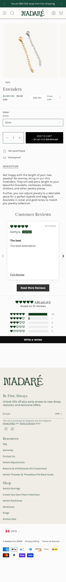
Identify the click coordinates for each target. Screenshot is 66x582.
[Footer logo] (23, 381)
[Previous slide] (3, 256)
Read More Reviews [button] (33, 287)
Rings (6, 512)
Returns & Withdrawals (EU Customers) (25, 468)
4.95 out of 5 (43, 302)
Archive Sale (9, 519)
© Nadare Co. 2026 (12, 541)
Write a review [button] (33, 339)
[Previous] (4, 3)
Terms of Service (27, 423)
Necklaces (8, 506)
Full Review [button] (17, 274)
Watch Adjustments (14, 462)
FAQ (5, 444)
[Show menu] (4, 13)
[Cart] (61, 13)
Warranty (8, 450)
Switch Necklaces (12, 500)
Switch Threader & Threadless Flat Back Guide (28, 474)
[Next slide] (63, 256)
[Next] (61, 3)
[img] (19, 226)
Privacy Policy (9, 423)
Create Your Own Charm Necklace (21, 494)
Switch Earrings (11, 488)
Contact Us (9, 456)
